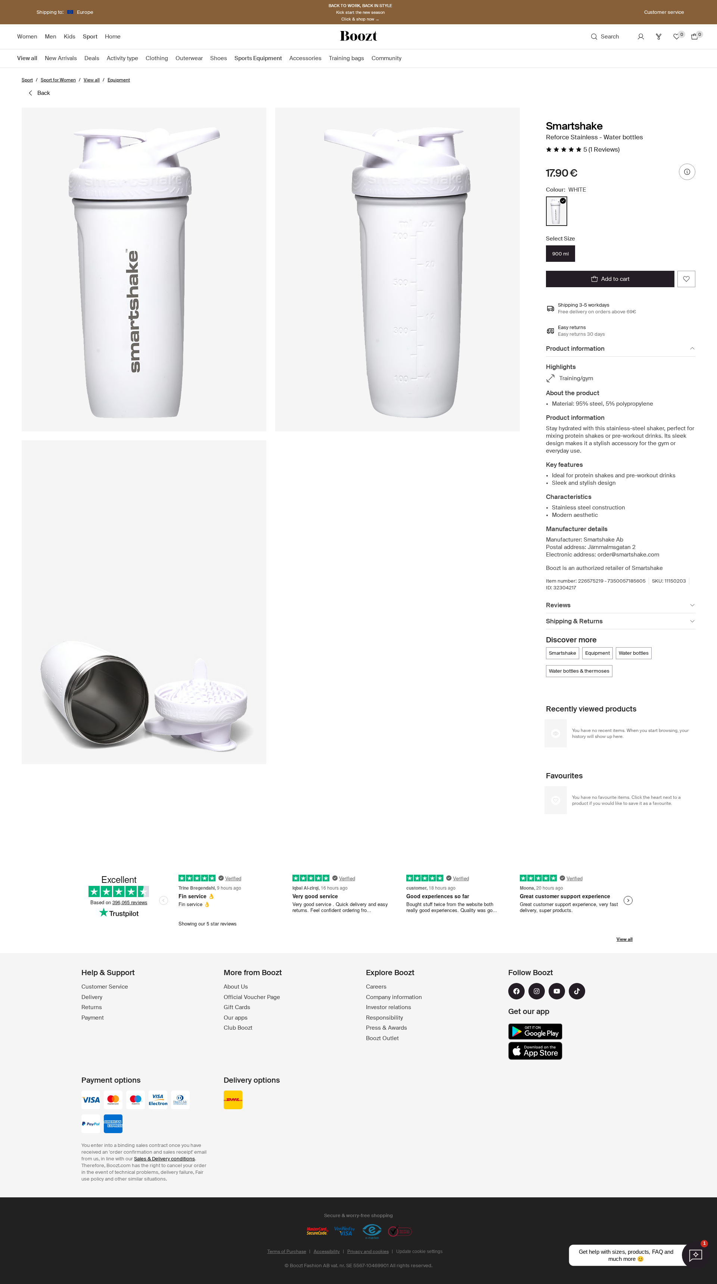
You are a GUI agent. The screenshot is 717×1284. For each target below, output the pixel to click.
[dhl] (233, 1101)
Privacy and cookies (368, 1251)
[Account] (641, 36)
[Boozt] (358, 36)
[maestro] (135, 1101)
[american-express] (113, 1124)
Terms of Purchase (286, 1251)
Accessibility (327, 1251)
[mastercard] (113, 1101)
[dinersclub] (180, 1101)
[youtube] (557, 991)
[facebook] (516, 991)
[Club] (659, 36)
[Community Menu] (405, 59)
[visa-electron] (158, 1101)
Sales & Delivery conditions (164, 1159)
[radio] (556, 211)
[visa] (90, 1101)
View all (625, 939)
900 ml (560, 254)
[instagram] (536, 991)
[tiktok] (577, 991)
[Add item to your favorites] (686, 279)
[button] (144, 269)
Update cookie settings (419, 1251)
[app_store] (535, 1051)
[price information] (687, 172)
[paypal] (90, 1124)
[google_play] (535, 1031)
